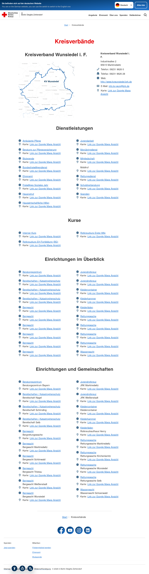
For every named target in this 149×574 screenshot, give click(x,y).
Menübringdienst (88, 149)
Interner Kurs (29, 232)
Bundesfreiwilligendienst (35, 167)
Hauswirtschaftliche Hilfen (36, 202)
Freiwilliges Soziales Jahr (35, 185)
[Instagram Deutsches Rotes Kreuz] (79, 530)
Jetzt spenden (9, 547)
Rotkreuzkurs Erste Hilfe (92, 232)
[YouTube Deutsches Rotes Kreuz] (70, 530)
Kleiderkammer (88, 298)
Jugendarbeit (87, 140)
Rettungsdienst (88, 176)
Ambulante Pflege (32, 140)
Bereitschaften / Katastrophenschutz (41, 280)
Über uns (114, 15)
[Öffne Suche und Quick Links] (145, 15)
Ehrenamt (103, 15)
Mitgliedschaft (87, 158)
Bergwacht (28, 307)
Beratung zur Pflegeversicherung (39, 149)
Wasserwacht (87, 351)
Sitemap (7, 568)
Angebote (92, 15)
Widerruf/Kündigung (42, 568)
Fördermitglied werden (41, 547)
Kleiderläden (86, 307)
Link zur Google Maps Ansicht (45, 144)
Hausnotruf (28, 194)
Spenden (124, 15)
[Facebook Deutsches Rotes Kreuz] (61, 530)
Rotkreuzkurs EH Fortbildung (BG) (40, 241)
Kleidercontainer (88, 289)
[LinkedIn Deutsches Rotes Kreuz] (87, 530)
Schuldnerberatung (90, 185)
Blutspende (28, 158)
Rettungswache (88, 316)
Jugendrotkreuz (88, 272)
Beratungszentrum (32, 272)
